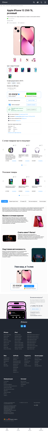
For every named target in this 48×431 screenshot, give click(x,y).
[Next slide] (40, 41)
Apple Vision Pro (27, 358)
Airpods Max (15, 367)
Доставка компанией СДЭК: (16, 118)
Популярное (23, 384)
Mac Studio (6, 365)
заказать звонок (35, 309)
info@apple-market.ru (35, 312)
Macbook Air (6, 361)
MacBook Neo (6, 358)
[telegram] (22, 326)
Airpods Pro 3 (16, 358)
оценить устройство (31, 109)
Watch (29, 332)
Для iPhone (37, 361)
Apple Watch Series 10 (31, 341)
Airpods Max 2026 (17, 362)
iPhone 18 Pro (6, 336)
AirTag (25, 364)
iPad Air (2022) (18, 334)
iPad (16, 332)
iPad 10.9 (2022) (18, 339)
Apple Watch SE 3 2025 (32, 339)
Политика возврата (8, 384)
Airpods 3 (15, 369)
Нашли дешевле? (12, 96)
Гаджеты (27, 355)
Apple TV (26, 359)
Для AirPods (37, 358)
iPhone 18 (6, 337)
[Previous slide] (8, 41)
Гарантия (5, 390)
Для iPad (36, 362)
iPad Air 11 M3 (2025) (19, 342)
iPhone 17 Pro (6, 342)
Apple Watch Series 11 (31, 342)
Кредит (5, 382)
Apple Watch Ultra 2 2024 (32, 345)
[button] (18, 429)
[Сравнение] (13, 145)
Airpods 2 (15, 370)
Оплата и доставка (8, 387)
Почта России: (13, 120)
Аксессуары (39, 355)
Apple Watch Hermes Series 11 (33, 334)
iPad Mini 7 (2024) (18, 348)
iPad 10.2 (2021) (18, 337)
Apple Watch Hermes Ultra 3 (33, 337)
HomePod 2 (26, 362)
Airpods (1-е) (15, 372)
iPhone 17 (6, 345)
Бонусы (5, 393)
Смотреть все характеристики (14, 132)
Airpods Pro (15, 365)
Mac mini (5, 364)
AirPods (15, 355)
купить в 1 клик (31, 100)
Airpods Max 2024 (17, 361)
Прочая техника (27, 365)
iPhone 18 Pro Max (7, 334)
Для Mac (36, 364)
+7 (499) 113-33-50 (36, 306)
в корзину (14, 160)
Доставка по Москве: (14, 114)
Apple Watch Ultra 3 (31, 347)
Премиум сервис (38, 359)
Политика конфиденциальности (10, 385)
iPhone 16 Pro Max (7, 348)
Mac (5, 355)
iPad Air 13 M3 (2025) (19, 345)
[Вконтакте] (25, 326)
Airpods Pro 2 (15, 364)
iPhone (6, 332)
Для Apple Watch (38, 365)
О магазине (6, 381)
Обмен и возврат (7, 392)
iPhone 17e (6, 339)
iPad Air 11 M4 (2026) (19, 344)
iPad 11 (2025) (17, 341)
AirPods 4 (15, 359)
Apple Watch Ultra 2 (31, 344)
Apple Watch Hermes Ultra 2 (32, 336)
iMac (5, 362)
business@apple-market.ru (36, 315)
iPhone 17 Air (6, 344)
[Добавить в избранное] (15, 145)
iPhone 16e (6, 347)
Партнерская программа (9, 389)
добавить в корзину (31, 93)
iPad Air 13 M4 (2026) (19, 347)
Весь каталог (23, 381)
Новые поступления (25, 382)
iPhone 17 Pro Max (7, 341)
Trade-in (5, 395)
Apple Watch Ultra (30, 348)
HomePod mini (27, 361)
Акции (22, 385)
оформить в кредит (31, 104)
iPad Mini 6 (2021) (18, 336)
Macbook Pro (6, 359)
